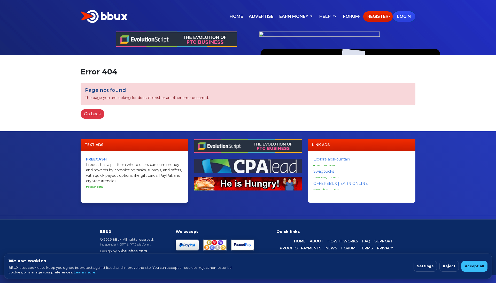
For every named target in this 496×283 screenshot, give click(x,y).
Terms (366, 248)
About (316, 241)
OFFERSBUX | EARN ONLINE (340, 183)
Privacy (385, 248)
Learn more (84, 272)
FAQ (366, 241)
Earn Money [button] (294, 16)
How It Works (343, 241)
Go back (92, 113)
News (331, 248)
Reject (449, 266)
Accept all (474, 266)
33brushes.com (132, 251)
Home (236, 16)
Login (404, 16)
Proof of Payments (300, 248)
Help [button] (325, 16)
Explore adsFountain (331, 159)
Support (383, 241)
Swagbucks (323, 171)
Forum (351, 16)
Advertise (261, 16)
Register (378, 16)
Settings (425, 266)
